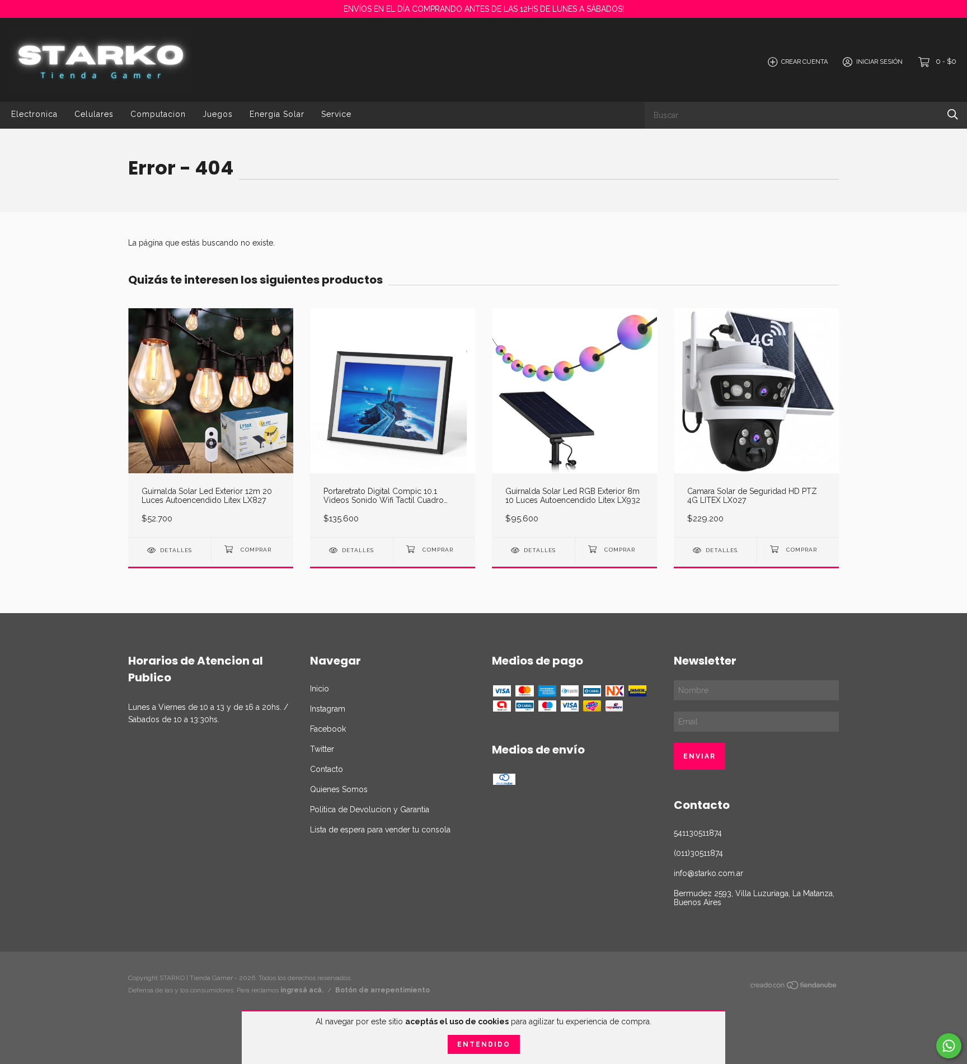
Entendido (483, 1044)
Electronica (34, 114)
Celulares (94, 114)
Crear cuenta (804, 61)
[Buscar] (953, 114)
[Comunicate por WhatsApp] (948, 1045)
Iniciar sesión (879, 61)
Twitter (322, 749)
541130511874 (698, 832)
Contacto (326, 769)
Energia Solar (277, 114)
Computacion (158, 114)
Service (336, 114)
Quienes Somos (339, 789)
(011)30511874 (698, 853)
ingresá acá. (301, 990)
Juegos (218, 114)
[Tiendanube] (794, 987)
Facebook (328, 728)
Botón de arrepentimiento (382, 990)
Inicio (319, 688)
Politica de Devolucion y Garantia (369, 809)
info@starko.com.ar (708, 873)
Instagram (327, 708)
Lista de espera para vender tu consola (380, 829)
